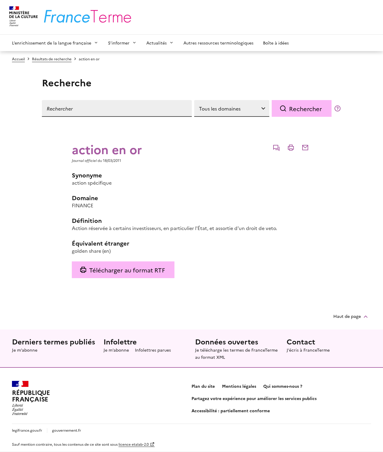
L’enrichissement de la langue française (51, 43)
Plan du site (203, 386)
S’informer (119, 43)
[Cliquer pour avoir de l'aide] (337, 108)
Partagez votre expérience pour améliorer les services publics (254, 398)
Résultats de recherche (52, 58)
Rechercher (305, 108)
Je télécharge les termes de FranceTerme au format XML (236, 353)
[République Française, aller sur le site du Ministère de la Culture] (22, 17)
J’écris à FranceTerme (308, 350)
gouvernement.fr (66, 430)
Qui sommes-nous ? (282, 386)
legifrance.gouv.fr (27, 430)
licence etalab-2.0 (133, 444)
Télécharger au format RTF (127, 270)
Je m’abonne (24, 350)
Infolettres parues (153, 350)
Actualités (156, 43)
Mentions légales (239, 386)
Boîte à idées (276, 43)
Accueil (18, 58)
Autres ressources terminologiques (218, 43)
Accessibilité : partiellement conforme (231, 410)
